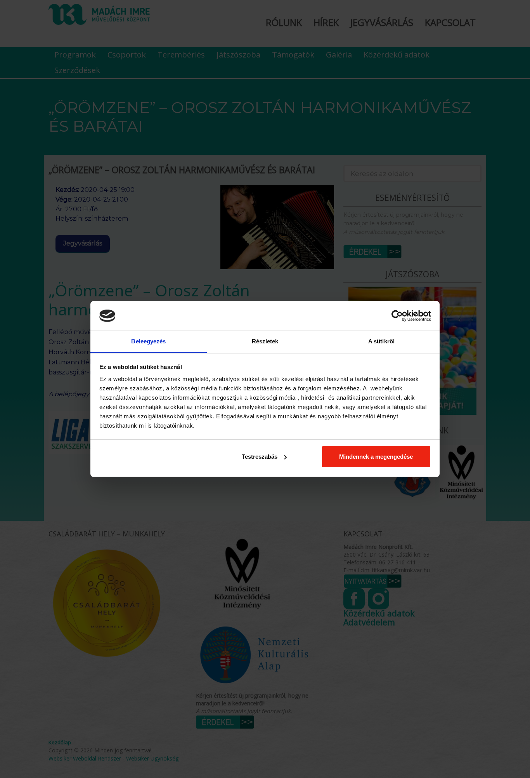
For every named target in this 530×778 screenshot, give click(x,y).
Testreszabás (259, 456)
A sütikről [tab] (381, 341)
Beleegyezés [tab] (148, 341)
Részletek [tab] (265, 341)
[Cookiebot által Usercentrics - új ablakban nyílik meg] (397, 316)
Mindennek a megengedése (376, 456)
